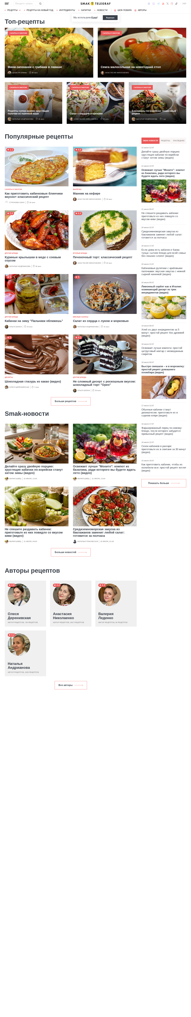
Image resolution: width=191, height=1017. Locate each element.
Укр (184, 3)
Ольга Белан (15, 327)
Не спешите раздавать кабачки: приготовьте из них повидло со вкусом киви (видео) (34, 532)
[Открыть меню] (6, 3)
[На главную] (95, 3)
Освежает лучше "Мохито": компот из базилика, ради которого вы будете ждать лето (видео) (104, 470)
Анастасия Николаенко (117, 73)
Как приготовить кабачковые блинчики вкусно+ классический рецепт (34, 195)
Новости (102, 10)
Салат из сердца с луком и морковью (101, 321)
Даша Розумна (19, 73)
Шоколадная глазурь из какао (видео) (33, 381)
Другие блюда (11, 253)
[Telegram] (158, 3)
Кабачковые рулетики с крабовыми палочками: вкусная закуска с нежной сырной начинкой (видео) (163, 271)
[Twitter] (167, 4)
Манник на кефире (86, 193)
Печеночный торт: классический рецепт (102, 257)
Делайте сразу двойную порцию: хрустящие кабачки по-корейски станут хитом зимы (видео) (34, 470)
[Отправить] (40, 3)
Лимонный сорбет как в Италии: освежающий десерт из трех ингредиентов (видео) (161, 289)
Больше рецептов (65, 401)
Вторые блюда (80, 253)
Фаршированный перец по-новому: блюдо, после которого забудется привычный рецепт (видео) (161, 431)
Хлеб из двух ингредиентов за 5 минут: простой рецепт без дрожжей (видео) (162, 332)
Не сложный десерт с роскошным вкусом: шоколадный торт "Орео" (104, 383)
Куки (94, 17)
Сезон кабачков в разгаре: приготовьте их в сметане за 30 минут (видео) (163, 449)
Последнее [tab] (179, 141)
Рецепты (12, 10)
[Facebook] (149, 3)
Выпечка (77, 189)
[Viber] (153, 3)
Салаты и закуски (18, 33)
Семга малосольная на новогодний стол (131, 67)
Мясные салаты (80, 317)
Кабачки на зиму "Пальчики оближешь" (34, 321)
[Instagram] (172, 3)
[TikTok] (176, 3)
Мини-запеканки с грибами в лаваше (35, 67)
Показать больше (158, 483)
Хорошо (110, 17)
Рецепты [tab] (165, 141)
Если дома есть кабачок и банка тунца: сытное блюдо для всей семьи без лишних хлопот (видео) (163, 252)
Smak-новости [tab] (150, 141)
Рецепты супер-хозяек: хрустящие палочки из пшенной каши (28, 112)
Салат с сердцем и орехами (86, 113)
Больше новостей (65, 552)
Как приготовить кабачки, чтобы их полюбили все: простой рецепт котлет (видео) (163, 467)
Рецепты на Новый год (40, 10)
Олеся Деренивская (19, 387)
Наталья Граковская (87, 541)
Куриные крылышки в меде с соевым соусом (33, 259)
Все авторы (65, 685)
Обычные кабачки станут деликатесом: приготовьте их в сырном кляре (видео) (159, 412)
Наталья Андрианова (22, 119)
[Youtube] (163, 3)
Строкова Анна (16, 202)
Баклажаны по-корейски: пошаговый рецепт (154, 112)
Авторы (142, 10)
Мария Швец (15, 478)
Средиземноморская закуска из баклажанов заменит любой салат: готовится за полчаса (99, 532)
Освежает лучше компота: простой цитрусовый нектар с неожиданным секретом (162, 351)
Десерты (9, 377)
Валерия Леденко (106, 616)
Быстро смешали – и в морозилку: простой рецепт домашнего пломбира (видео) (163, 369)
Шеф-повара (125, 10)
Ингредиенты (67, 10)
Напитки (86, 10)
